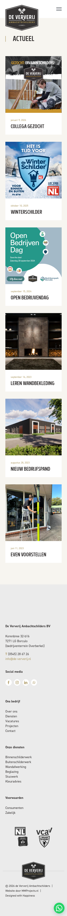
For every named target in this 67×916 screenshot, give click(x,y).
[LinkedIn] (26, 682)
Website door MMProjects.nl (21, 891)
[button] (59, 908)
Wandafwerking (15, 767)
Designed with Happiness (20, 895)
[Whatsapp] (34, 682)
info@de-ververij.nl (18, 659)
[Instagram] (17, 682)
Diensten (11, 716)
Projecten (11, 726)
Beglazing (11, 772)
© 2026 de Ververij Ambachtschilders (27, 886)
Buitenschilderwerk (18, 762)
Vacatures (12, 721)
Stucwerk (11, 776)
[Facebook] (8, 682)
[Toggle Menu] (59, 9)
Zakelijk (10, 813)
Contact (10, 731)
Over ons (11, 711)
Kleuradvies (13, 781)
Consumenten (14, 808)
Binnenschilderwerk (18, 757)
